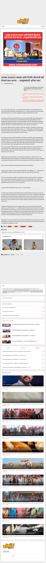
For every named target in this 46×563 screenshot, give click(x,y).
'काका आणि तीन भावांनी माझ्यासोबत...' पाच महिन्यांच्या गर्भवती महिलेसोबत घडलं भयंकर (24, 341)
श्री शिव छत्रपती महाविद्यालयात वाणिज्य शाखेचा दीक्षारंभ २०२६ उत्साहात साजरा (23, 335)
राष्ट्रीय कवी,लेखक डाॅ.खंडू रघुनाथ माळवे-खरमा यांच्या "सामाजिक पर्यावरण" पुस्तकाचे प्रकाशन (25, 324)
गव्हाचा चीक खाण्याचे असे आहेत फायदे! (12, 401)
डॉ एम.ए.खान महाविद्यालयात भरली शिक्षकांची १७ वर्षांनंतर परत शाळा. (18, 434)
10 (4, 531)
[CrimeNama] (23, 24)
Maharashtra (13, 74)
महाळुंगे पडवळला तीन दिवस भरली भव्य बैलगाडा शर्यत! (15, 467)
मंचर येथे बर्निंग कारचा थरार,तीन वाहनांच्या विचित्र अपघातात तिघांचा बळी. (19, 533)
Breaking (7, 74)
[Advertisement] (22, 8)
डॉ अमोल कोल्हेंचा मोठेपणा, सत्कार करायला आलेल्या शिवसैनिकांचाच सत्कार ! (20, 517)
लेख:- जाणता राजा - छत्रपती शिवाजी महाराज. (13, 384)
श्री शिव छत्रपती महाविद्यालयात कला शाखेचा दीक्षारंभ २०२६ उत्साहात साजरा (23, 330)
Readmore (6, 388)
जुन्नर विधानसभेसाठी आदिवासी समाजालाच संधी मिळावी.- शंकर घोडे (18, 484)
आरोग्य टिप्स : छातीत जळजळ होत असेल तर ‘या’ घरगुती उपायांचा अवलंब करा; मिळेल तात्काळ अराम (11, 247)
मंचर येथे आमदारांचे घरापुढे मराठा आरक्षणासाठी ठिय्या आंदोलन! (17, 500)
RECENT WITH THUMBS (8, 320)
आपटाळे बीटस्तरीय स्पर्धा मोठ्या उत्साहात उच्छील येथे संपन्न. (16, 417)
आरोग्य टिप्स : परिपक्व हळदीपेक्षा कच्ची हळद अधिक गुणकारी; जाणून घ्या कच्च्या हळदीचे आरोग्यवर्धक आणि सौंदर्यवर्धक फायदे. (33, 101)
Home (2, 74)
